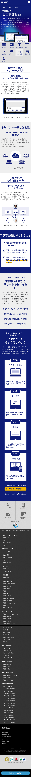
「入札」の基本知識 (8, 707)
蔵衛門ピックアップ (8, 680)
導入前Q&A (6, 634)
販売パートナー (7, 641)
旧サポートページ (7, 650)
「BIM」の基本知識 (8, 710)
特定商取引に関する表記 (7, 736)
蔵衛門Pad (6, 593)
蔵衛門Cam (6, 577)
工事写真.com (5, 732)
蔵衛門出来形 (6, 666)
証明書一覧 (6, 655)
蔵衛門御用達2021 (7, 669)
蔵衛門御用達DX (7, 616)
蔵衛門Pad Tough (7, 600)
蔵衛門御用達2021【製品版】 (10, 675)
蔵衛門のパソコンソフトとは (10, 614)
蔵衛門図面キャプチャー (9, 623)
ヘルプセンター (7, 648)
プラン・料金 (6, 551)
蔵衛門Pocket (6, 588)
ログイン (23, 494)
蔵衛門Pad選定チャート (9, 603)
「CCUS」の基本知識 (8, 717)
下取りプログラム (7, 657)
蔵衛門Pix (5, 605)
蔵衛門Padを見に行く (23, 518)
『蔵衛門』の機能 (6, 7)
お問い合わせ (8, 517)
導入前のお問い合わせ (8, 637)
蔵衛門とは (6, 537)
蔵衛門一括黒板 (7, 618)
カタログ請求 (8, 508)
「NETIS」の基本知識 (8, 715)
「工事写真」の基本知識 (9, 688)
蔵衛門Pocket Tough (8, 595)
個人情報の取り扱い (6, 734)
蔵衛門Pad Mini (7, 591)
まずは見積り (23, 508)
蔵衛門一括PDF (7, 621)
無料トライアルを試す (15, 773)
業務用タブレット (7, 607)
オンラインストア (7, 560)
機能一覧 (5, 540)
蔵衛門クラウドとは (8, 568)
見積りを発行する (7, 557)
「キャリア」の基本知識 (9, 722)
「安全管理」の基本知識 (9, 700)
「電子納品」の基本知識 (9, 693)
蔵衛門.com (6, 728)
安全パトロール (7, 571)
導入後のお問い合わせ (8, 653)
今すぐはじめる (7, 542)
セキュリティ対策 (5, 741)
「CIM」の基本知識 (8, 712)
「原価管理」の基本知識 (9, 703)
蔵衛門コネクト (7, 677)
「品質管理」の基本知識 (9, 698)
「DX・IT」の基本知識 (9, 719)
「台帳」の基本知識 (8, 691)
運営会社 (4, 743)
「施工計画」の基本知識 (9, 705)
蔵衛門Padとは (7, 586)
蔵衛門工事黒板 (7, 664)
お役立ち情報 (6, 632)
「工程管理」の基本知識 (9, 695)
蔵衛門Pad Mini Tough (8, 598)
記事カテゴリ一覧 (7, 686)
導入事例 (5, 629)
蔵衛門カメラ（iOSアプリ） (10, 583)
